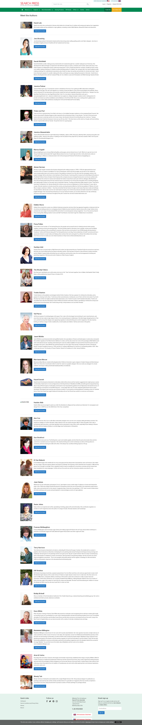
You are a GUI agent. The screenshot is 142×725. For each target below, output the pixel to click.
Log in (104, 4)
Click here (88, 722)
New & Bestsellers (46, 9)
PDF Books (68, 9)
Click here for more (40, 31)
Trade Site (108, 9)
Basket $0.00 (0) (117, 4)
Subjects (36, 9)
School (87, 9)
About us (27, 9)
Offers (75, 9)
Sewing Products (59, 9)
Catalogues (23, 701)
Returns (22, 707)
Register (109, 4)
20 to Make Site (117, 9)
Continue (118, 722)
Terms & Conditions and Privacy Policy (29, 703)
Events (82, 9)
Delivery (22, 705)
